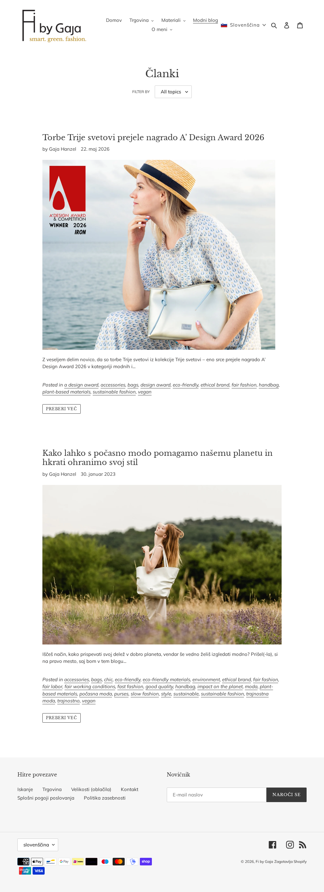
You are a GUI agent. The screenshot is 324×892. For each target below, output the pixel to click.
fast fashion (130, 686)
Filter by (141, 91)
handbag (269, 385)
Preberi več (62, 408)
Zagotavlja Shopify (290, 861)
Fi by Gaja (264, 861)
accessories (113, 385)
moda (251, 686)
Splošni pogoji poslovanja (45, 798)
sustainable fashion (114, 392)
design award (155, 385)
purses (121, 694)
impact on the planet (220, 686)
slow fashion (145, 694)
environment (206, 679)
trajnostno (68, 701)
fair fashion (244, 385)
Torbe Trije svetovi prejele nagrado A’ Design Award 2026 (153, 137)
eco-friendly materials (166, 679)
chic (108, 679)
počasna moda (95, 694)
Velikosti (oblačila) (91, 789)
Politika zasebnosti (105, 798)
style (166, 694)
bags (133, 385)
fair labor (52, 686)
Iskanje (25, 789)
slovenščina (36, 845)
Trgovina (52, 789)
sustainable (186, 694)
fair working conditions (90, 686)
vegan (145, 392)
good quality (159, 686)
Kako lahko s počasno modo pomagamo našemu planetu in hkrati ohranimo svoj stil (157, 458)
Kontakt (129, 789)
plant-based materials (66, 392)
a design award (81, 385)
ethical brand (215, 385)
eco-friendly (185, 385)
